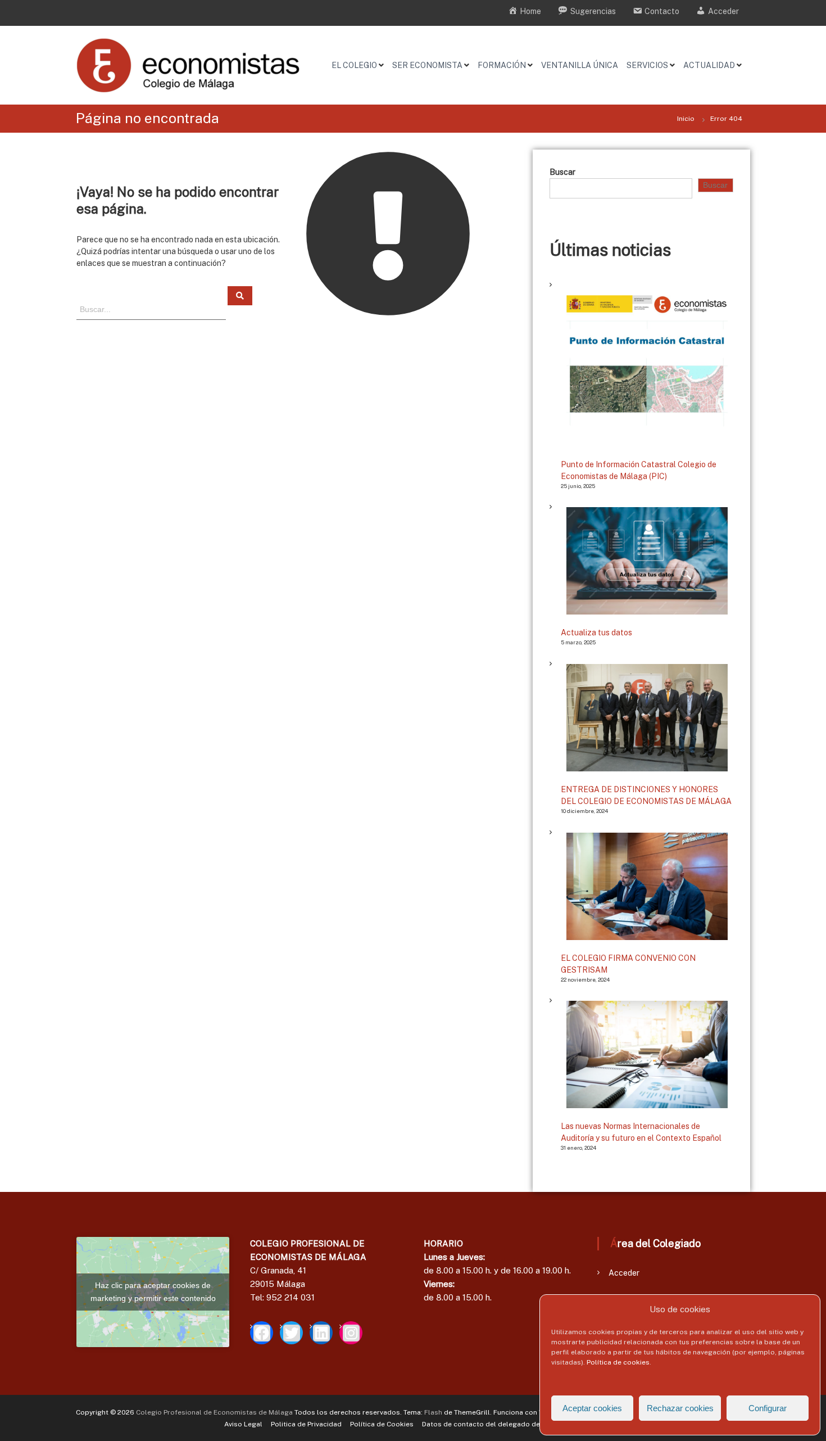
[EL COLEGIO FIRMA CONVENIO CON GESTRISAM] (647, 886)
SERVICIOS (647, 65)
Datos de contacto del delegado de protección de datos (516, 1424)
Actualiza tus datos (596, 632)
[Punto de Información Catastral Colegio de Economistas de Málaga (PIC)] (647, 365)
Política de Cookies (382, 1424)
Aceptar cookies (592, 1408)
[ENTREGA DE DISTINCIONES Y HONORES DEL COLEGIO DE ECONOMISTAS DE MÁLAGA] (647, 717)
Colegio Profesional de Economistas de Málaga (214, 1412)
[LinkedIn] (321, 1332)
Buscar (562, 172)
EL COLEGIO (354, 65)
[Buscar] (240, 295)
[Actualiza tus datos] (647, 561)
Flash (433, 1412)
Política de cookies (618, 1362)
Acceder (624, 1272)
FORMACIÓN (502, 65)
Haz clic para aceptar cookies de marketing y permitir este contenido (153, 1292)
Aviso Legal (243, 1424)
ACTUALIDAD (709, 65)
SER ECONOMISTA (427, 65)
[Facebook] (261, 1332)
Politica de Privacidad (306, 1424)
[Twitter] (291, 1332)
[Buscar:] (152, 308)
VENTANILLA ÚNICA (579, 65)
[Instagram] (351, 1332)
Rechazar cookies (680, 1408)
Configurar (767, 1408)
